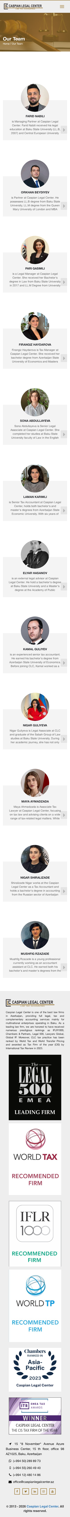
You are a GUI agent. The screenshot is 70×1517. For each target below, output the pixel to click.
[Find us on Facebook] (17, 1491)
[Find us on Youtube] (52, 1491)
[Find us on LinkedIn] (35, 1491)
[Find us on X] (25, 1491)
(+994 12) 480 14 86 (26, 1475)
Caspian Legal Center (42, 1506)
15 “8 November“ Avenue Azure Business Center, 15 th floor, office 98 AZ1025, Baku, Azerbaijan (35, 1449)
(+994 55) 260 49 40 (26, 1468)
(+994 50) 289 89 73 (26, 1461)
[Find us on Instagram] (43, 1491)
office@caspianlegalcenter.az (33, 1481)
